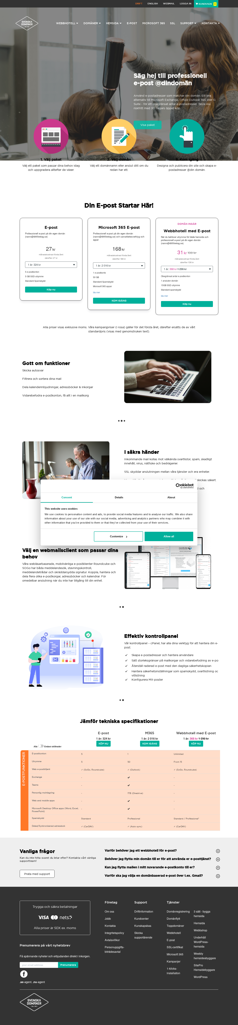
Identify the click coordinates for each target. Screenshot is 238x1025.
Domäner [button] (90, 23)
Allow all (169, 536)
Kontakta (110, 926)
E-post (132, 23)
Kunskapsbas (142, 926)
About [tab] (171, 497)
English (153, 3)
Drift (138, 3)
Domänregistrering (178, 911)
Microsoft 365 (153, 23)
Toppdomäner (175, 926)
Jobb (108, 919)
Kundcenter (141, 919)
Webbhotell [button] (65, 23)
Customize (116, 536)
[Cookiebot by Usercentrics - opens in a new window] (178, 486)
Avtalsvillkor (112, 940)
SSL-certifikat (175, 947)
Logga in (185, 3)
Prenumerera (68, 964)
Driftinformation (143, 911)
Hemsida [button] (112, 23)
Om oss (109, 911)
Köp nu (51, 289)
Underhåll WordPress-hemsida (201, 941)
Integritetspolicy (114, 933)
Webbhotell (174, 933)
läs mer (96, 292)
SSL (172, 23)
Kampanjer (173, 961)
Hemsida (199, 923)
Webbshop (200, 930)
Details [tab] (119, 497)
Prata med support (37, 874)
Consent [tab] (67, 497)
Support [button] (186, 23)
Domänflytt (173, 919)
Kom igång (119, 300)
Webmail (169, 3)
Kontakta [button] (209, 23)
